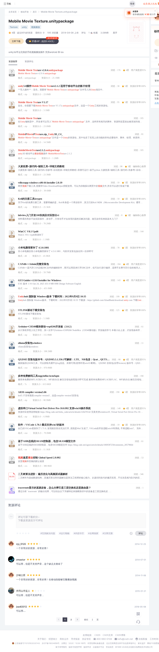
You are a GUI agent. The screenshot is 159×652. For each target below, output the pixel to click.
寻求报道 (75, 639)
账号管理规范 (61, 647)
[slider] (23, 533)
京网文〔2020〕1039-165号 (73, 643)
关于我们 (41, 639)
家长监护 (141, 643)
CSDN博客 (120, 635)
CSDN (97, 635)
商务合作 (64, 639)
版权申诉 (87, 647)
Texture (14, 27)
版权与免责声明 (75, 647)
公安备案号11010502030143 (27, 643)
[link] (13, 11)
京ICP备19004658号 (50, 643)
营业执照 (109, 647)
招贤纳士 (53, 639)
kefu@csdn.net (125, 639)
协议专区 (86, 639)
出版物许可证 (98, 647)
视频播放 (35, 27)
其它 (35, 12)
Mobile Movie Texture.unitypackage (41, 21)
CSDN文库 (108, 635)
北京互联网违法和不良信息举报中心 (121, 643)
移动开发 (25, 12)
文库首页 (13, 12)
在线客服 (143, 639)
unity (24, 27)
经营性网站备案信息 (96, 643)
